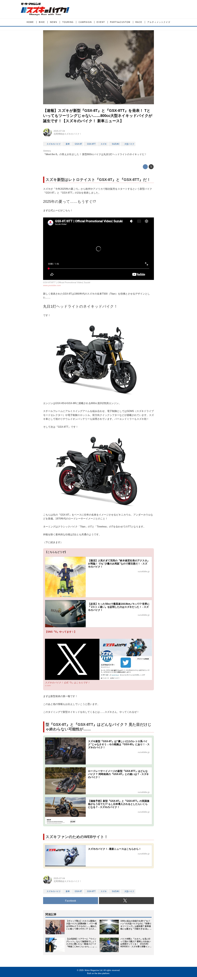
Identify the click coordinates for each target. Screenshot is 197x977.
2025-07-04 (59, 131)
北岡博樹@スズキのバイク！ (68, 134)
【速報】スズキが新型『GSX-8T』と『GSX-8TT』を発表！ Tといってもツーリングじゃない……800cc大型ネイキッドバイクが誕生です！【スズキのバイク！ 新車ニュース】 (97, 115)
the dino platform (101, 973)
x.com (48, 685)
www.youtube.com (52, 285)
